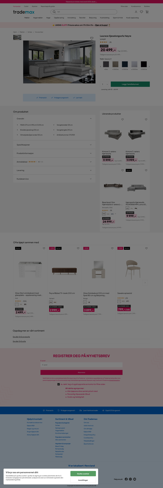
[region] (51, 476)
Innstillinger (83, 480)
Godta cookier (83, 474)
